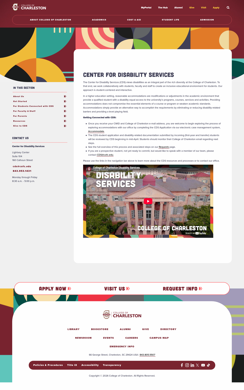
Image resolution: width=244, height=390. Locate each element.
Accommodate (96, 131)
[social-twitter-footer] (198, 366)
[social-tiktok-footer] (208, 366)
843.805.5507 (147, 354)
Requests (164, 147)
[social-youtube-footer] (203, 366)
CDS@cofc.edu (105, 155)
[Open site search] (228, 7)
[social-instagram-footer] (187, 366)
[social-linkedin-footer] (192, 366)
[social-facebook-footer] (182, 366)
